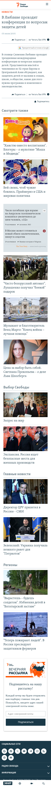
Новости (7, 12)
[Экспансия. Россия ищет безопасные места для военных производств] (25, 438)
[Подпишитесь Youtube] (24, 751)
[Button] (18, 40)
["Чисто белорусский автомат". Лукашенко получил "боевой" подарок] (25, 267)
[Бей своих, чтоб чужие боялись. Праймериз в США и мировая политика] (25, 171)
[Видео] (31, 783)
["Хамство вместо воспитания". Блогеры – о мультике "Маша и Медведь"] (25, 129)
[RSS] (43, 751)
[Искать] (43, 783)
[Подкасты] (4, 757)
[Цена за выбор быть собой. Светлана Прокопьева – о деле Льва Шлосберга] (25, 352)
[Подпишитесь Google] (4, 751)
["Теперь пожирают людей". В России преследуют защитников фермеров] (25, 624)
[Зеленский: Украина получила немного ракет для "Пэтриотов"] (25, 529)
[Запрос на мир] (25, 404)
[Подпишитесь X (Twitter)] (17, 751)
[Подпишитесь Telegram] (30, 751)
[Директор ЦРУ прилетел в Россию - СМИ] (25, 491)
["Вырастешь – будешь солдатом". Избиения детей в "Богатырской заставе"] (25, 582)
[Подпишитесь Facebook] (11, 751)
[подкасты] (20, 783)
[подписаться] (11, 757)
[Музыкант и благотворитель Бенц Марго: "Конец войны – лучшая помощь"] (25, 309)
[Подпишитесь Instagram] (37, 751)
